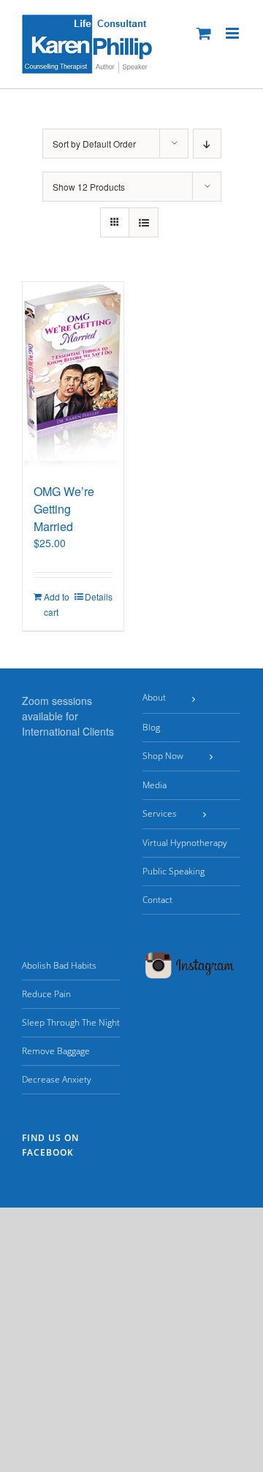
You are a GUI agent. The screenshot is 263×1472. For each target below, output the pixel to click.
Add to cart (56, 604)
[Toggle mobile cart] (204, 33)
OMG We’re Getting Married (64, 509)
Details (99, 596)
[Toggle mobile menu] (233, 33)
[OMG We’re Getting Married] (73, 375)
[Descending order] (207, 144)
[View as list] (143, 222)
